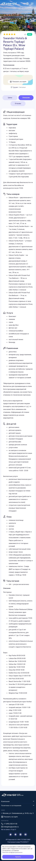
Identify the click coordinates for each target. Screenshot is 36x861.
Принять (18, 857)
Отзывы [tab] (18, 103)
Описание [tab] (26, 98)
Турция (15, 87)
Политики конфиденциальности (12, 852)
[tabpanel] (18, 447)
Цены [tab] (10, 98)
